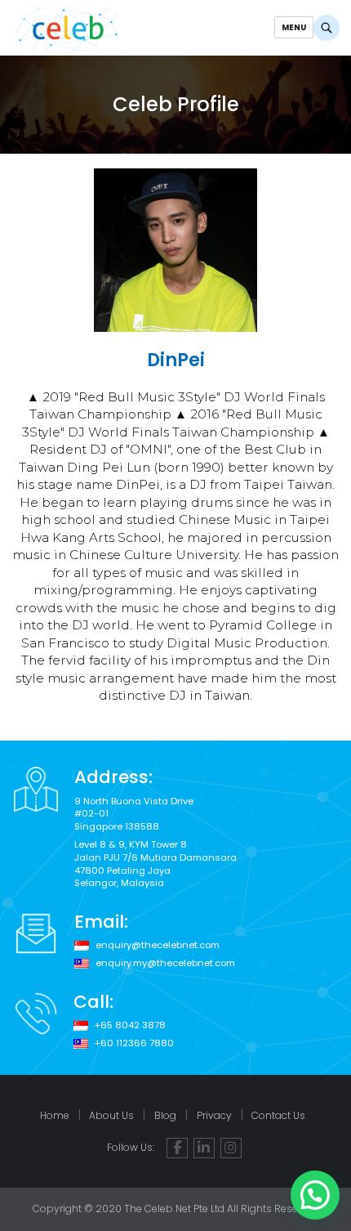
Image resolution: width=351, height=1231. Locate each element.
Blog (165, 1115)
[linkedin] (204, 1148)
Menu (294, 27)
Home (54, 1115)
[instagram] (231, 1148)
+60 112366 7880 (134, 1043)
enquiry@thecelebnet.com (158, 945)
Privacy (214, 1115)
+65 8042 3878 (130, 1025)
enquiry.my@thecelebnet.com (165, 963)
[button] (315, 1195)
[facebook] (177, 1148)
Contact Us (278, 1115)
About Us (111, 1115)
